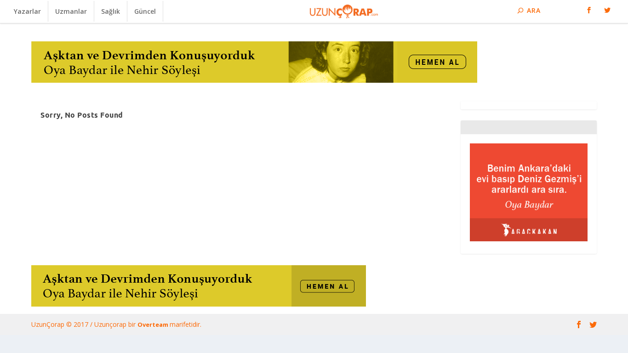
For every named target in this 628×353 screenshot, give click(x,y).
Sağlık (110, 11)
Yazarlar (27, 11)
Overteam (153, 324)
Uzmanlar (71, 11)
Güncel (145, 11)
